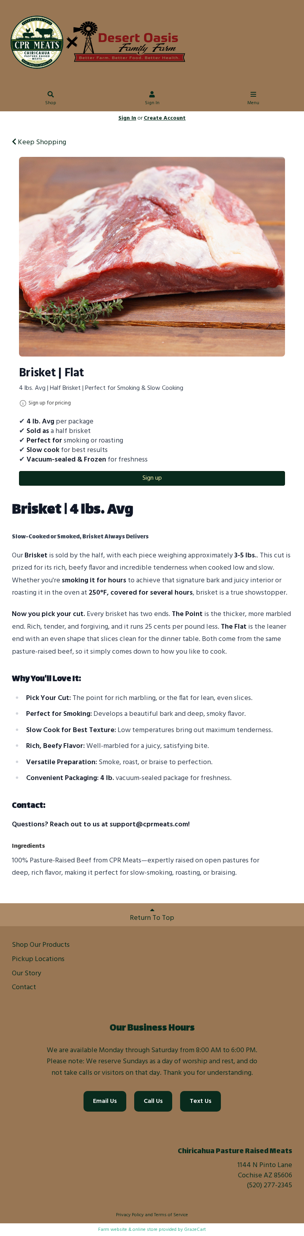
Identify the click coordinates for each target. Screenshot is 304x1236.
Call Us (153, 1101)
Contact (24, 987)
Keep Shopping (41, 142)
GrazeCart (195, 1230)
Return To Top (152, 918)
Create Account (165, 118)
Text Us (200, 1101)
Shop (50, 103)
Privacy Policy (130, 1215)
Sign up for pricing (49, 403)
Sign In (152, 103)
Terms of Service (171, 1215)
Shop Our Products (41, 945)
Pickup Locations (38, 959)
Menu (253, 103)
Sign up (152, 478)
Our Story (26, 973)
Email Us (105, 1101)
